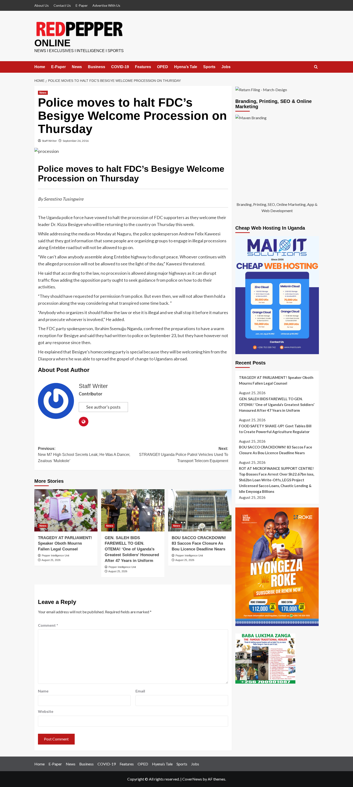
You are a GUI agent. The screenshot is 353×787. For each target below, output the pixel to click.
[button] (316, 67)
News (77, 67)
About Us (41, 5)
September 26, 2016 (76, 141)
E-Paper (82, 5)
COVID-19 (120, 67)
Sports (209, 67)
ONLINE (52, 43)
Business (96, 67)
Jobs (226, 67)
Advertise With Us (106, 5)
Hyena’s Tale (185, 67)
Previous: (84, 455)
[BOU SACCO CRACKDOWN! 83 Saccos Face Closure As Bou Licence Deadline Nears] (199, 510)
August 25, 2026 (51, 560)
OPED (162, 67)
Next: (183, 455)
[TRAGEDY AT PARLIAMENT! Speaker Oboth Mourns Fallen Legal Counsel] (66, 510)
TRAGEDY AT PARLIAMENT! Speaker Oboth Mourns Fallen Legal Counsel (65, 544)
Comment (48, 625)
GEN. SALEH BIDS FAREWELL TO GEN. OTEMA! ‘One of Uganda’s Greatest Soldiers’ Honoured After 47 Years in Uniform (132, 549)
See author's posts (103, 407)
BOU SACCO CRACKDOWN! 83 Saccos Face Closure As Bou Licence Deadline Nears (199, 544)
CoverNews (192, 779)
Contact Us (62, 5)
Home (39, 67)
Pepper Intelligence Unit (55, 555)
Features (143, 67)
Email (140, 691)
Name (43, 691)
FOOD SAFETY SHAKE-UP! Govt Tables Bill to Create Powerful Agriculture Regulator (275, 429)
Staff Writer (49, 141)
